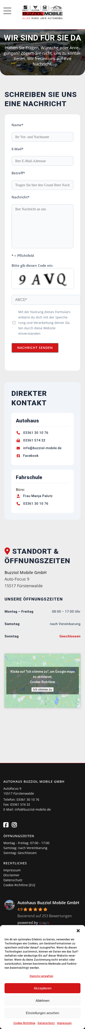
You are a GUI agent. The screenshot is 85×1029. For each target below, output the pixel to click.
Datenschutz (46, 1023)
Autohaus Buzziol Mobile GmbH (48, 902)
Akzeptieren (42, 988)
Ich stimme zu (42, 689)
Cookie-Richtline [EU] (19, 885)
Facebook (31, 456)
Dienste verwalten (41, 976)
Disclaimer (11, 875)
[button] (78, 930)
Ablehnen (42, 1000)
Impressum (64, 1023)
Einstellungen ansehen (42, 1013)
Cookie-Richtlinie (24, 1023)
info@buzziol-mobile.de (42, 448)
